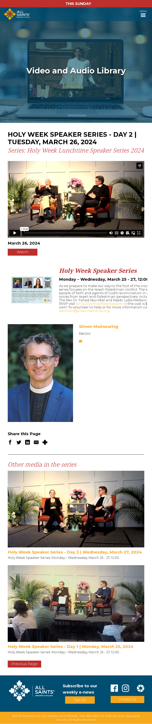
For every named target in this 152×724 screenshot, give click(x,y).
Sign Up (80, 700)
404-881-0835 (89, 716)
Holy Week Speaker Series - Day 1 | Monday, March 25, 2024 (70, 646)
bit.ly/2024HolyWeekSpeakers (100, 304)
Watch (22, 252)
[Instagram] (125, 689)
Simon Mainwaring (98, 326)
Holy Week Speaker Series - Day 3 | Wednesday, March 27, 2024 (75, 552)
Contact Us (127, 699)
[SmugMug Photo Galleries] (140, 689)
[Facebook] (114, 689)
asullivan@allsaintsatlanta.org (84, 311)
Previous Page (24, 664)
